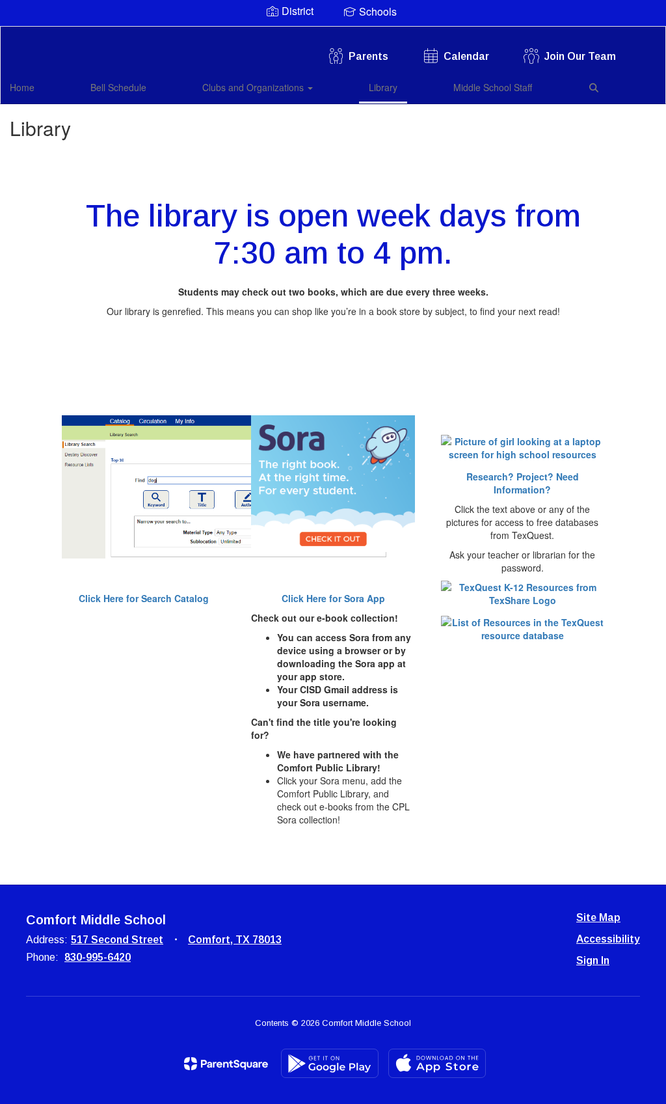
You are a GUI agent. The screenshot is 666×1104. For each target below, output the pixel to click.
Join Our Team (580, 56)
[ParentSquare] (226, 1063)
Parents (368, 56)
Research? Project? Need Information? (522, 483)
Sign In (592, 960)
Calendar (466, 56)
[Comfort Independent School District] (333, 35)
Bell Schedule (118, 87)
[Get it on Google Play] (330, 1063)
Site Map (598, 917)
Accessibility (608, 939)
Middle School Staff (492, 87)
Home (22, 87)
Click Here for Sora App (333, 598)
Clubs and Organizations (254, 87)
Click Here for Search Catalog (144, 598)
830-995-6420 (97, 957)
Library (383, 87)
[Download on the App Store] (437, 1063)
